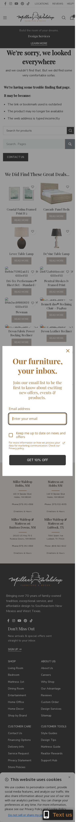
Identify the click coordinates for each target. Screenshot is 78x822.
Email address (19, 409)
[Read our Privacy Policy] (63, 443)
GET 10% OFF (37, 460)
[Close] (68, 351)
